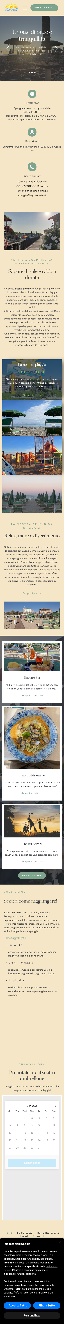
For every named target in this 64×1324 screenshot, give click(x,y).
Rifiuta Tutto (47, 1305)
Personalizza (32, 1315)
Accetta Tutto (18, 1305)
